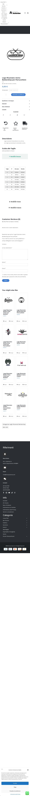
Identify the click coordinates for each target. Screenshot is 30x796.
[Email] (24, 115)
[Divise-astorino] (15, 11)
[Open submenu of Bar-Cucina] (26, 520)
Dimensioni (5, 90)
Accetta (15, 783)
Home (12, 27)
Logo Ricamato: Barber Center (21, 342)
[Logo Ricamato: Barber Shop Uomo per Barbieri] (8, 300)
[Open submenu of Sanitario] (26, 525)
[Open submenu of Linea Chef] (26, 518)
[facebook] (3, 492)
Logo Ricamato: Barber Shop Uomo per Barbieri (7, 312)
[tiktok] (12, 492)
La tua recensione (7, 247)
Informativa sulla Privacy (15, 794)
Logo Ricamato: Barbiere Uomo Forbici (21, 375)
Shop (16, 27)
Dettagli (11, 321)
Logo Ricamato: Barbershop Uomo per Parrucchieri (7, 344)
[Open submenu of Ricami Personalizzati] (26, 536)
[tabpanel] (15, 179)
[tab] (15, 156)
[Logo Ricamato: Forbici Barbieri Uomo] (22, 395)
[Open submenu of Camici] (26, 527)
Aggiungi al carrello (18, 94)
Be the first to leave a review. (9, 83)
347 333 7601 (6, 486)
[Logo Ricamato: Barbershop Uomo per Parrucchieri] (8, 332)
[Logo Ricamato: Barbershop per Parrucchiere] (22, 300)
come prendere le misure (8, 150)
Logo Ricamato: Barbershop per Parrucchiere (21, 311)
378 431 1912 (6, 488)
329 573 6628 (6, 490)
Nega (15, 787)
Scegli (5, 321)
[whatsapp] (14, 492)
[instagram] (6, 492)
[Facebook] (3, 115)
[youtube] (9, 492)
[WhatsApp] (10, 115)
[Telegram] (17, 115)
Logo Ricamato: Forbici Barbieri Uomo (21, 407)
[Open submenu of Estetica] (26, 523)
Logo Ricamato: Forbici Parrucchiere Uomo (7, 407)
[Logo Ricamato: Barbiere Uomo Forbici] (22, 363)
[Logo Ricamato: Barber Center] (22, 332)
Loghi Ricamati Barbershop (18, 424)
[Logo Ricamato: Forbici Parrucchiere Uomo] (8, 395)
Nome (4, 262)
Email (4, 268)
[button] (28, 770)
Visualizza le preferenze (15, 791)
